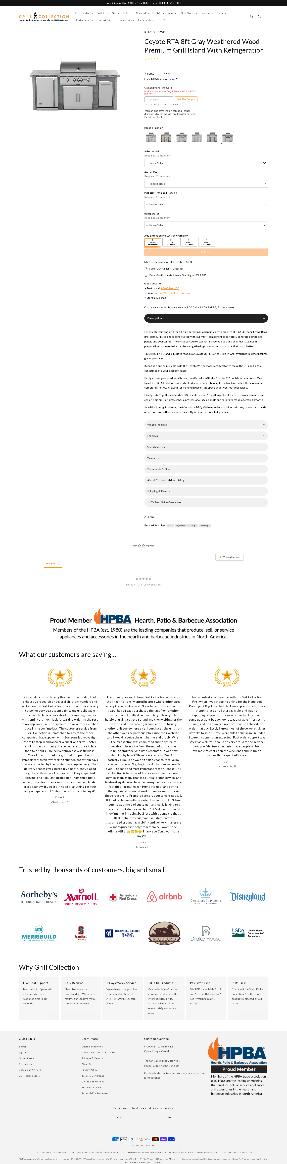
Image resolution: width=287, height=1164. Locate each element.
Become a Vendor (91, 1087)
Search (23, 1046)
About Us (87, 1064)
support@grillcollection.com (172, 292)
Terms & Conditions (93, 1075)
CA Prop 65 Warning (93, 1081)
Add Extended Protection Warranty (166, 235)
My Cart (23, 1052)
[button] (84, 13)
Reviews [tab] (50, 563)
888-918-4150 (170, 288)
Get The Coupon (186, 99)
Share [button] (151, 516)
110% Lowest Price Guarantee (99, 1052)
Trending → (205, 526)
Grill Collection (147, 1145)
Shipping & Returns (92, 1058)
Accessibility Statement (95, 1093)
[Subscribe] (169, 1117)
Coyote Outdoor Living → (186, 526)
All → (170, 526)
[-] (153, 243)
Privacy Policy (89, 1069)
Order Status (26, 1058)
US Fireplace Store (29, 1075)
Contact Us (25, 1064)
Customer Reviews (92, 1046)
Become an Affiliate (30, 1069)
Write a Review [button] (231, 557)
